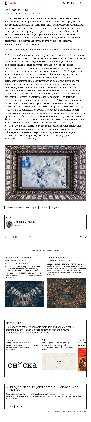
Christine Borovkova (13, 13)
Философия (31, 208)
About (19, 406)
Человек (43, 208)
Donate (13, 3)
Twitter (81, 411)
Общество (55, 208)
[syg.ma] (6, 3)
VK (64, 411)
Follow (18, 225)
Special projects (15, 322)
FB (61, 411)
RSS (85, 411)
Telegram (57, 411)
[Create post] (72, 3)
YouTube (75, 411)
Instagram (69, 411)
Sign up (10, 406)
